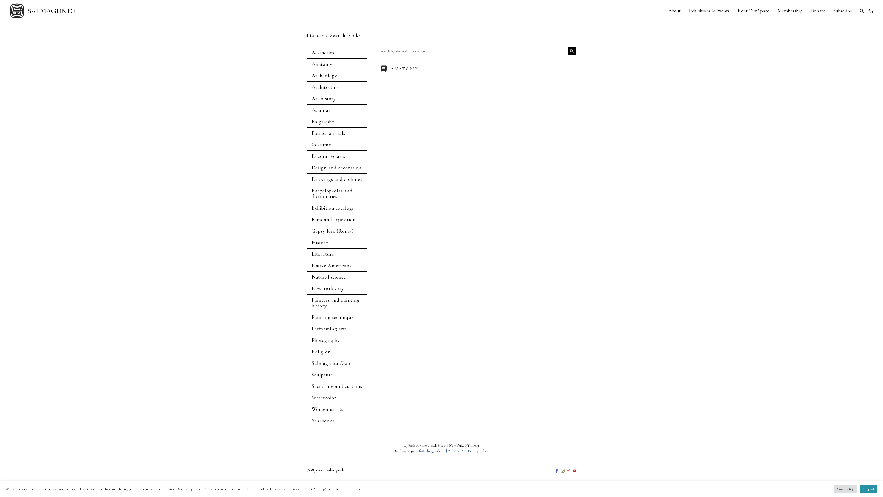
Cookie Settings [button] (846, 489)
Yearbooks (323, 421)
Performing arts (329, 329)
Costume (321, 145)
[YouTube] (574, 471)
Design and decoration (336, 168)
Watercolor (324, 398)
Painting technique (333, 317)
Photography (326, 340)
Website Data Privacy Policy (468, 451)
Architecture (326, 87)
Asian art (322, 110)
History (320, 243)
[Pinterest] (569, 471)
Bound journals (328, 133)
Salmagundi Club (331, 363)
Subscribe (842, 11)
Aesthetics (323, 53)
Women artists (327, 409)
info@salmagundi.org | (432, 451)
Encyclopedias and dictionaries (332, 193)
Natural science (329, 277)
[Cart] (872, 11)
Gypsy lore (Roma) (333, 231)
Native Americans (332, 266)
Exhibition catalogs (333, 208)
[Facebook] (557, 471)
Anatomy (322, 64)
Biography (323, 122)
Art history (324, 99)
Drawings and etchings (337, 179)
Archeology (324, 76)
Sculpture (322, 375)
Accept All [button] (868, 489)
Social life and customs (337, 386)
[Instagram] (563, 471)
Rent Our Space (753, 11)
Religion (321, 352)
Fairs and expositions (335, 219)
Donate (818, 11)
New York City (328, 289)
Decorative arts (328, 156)
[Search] (861, 11)
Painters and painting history (336, 303)
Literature (323, 254)
